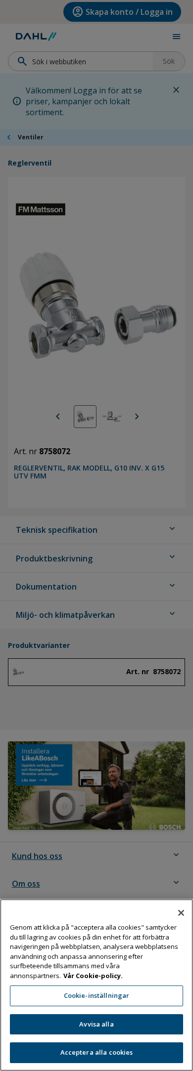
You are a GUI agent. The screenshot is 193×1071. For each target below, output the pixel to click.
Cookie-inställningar (97, 995)
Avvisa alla (96, 1024)
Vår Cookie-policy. (93, 975)
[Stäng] (181, 913)
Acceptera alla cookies (96, 1052)
